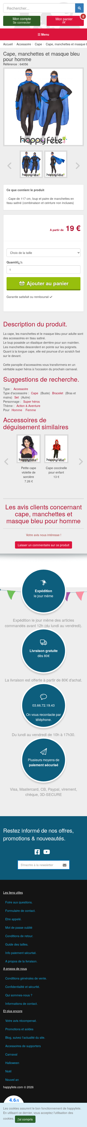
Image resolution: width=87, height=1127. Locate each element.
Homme (17, 410)
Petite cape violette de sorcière (28, 472)
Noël (8, 1071)
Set (16, 397)
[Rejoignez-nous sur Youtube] (46, 851)
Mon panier (70, 20)
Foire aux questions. (19, 902)
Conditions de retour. (19, 936)
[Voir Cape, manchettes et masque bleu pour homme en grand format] (43, 106)
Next (77, 165)
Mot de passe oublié (18, 927)
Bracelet (57, 393)
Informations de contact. (21, 1003)
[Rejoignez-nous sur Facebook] (37, 851)
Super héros (31, 401)
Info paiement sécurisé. (21, 953)
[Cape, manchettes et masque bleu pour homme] (31, 164)
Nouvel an (12, 1079)
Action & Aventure (28, 406)
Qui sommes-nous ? (18, 995)
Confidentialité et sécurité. (22, 987)
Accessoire (21, 389)
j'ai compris (25, 1119)
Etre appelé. (13, 919)
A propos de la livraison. (21, 961)
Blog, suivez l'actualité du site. (25, 1037)
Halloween (12, 1063)
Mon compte (22, 20)
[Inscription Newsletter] (64, 864)
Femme (31, 410)
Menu (44, 34)
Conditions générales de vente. (26, 978)
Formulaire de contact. (20, 910)
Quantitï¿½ (15, 262)
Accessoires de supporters (23, 1046)
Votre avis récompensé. (21, 1020)
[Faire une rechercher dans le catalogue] (79, 8)
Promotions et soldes (19, 1029)
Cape (34, 393)
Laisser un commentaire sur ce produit (43, 545)
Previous (9, 165)
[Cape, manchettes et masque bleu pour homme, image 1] (55, 164)
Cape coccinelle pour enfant (56, 470)
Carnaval (11, 1054)
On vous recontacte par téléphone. (43, 717)
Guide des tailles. (16, 944)
